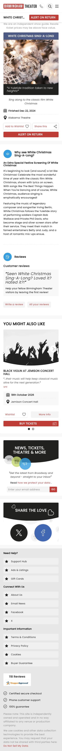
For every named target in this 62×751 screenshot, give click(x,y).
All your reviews (39, 304)
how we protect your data (34, 482)
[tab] (29, 429)
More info (45, 414)
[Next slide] (53, 348)
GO (53, 489)
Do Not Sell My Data (15, 746)
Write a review (14, 304)
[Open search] (49, 6)
